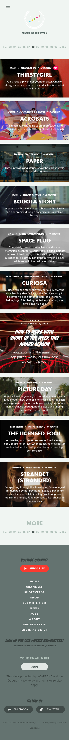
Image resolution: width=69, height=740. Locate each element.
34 (14, 46)
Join (34, 666)
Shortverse (34, 592)
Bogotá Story (34, 201)
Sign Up (41, 630)
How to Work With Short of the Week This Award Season (34, 337)
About (34, 619)
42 (51, 46)
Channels (34, 586)
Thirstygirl (34, 74)
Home (34, 581)
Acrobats (34, 118)
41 (46, 46)
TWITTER (53, 709)
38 (32, 46)
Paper (34, 161)
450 (64, 46)
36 (23, 46)
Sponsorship (34, 624)
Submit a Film (34, 603)
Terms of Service (51, 680)
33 (10, 46)
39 (37, 46)
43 (55, 46)
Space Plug (34, 240)
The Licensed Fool (34, 433)
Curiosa (34, 283)
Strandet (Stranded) (34, 477)
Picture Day (34, 389)
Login (26, 630)
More (34, 523)
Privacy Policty (49, 722)
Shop (34, 597)
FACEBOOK (21, 709)
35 (19, 46)
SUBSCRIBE (37, 568)
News (34, 608)
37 (28, 46)
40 (42, 46)
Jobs (34, 613)
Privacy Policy (26, 680)
